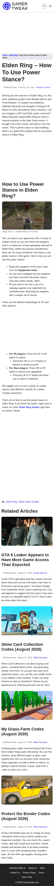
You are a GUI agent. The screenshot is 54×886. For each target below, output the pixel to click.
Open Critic (27, 877)
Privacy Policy (29, 872)
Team (42, 868)
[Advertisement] (27, 31)
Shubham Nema (43, 87)
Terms (41, 872)
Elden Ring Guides (29, 407)
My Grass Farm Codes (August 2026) (22, 731)
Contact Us (15, 872)
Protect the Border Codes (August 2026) (25, 816)
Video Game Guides (28, 501)
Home (5, 55)
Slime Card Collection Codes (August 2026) (22, 647)
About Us (33, 868)
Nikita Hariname (40, 657)
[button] (44, 6)
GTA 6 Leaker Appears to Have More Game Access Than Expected (25, 560)
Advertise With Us (17, 868)
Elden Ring (13, 55)
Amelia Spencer (40, 573)
